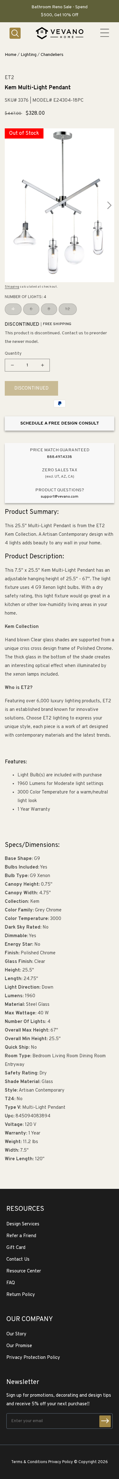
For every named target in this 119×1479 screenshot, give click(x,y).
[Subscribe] (105, 1421)
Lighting (28, 55)
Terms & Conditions (29, 1462)
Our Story (16, 1334)
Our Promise (19, 1346)
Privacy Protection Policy (33, 1358)
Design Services (22, 1224)
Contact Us (18, 1260)
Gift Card (15, 1248)
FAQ (10, 1283)
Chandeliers (52, 55)
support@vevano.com (59, 496)
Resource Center (23, 1271)
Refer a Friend (21, 1236)
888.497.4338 (59, 457)
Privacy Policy (60, 1462)
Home (11, 55)
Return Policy (20, 1295)
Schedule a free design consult (59, 423)
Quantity (13, 353)
